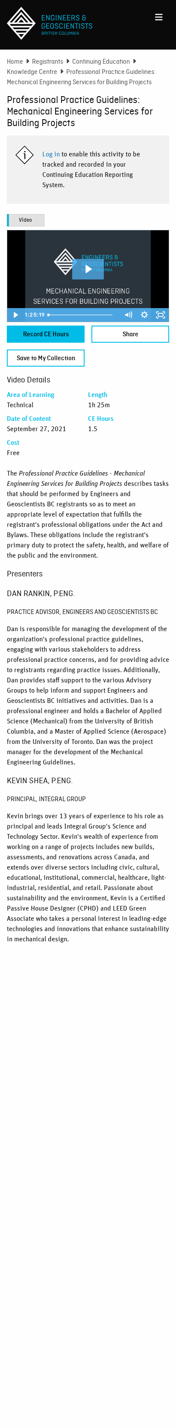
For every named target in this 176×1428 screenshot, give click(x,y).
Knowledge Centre (32, 72)
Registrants (47, 61)
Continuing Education (101, 61)
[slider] (82, 315)
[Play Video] (15, 315)
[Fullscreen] (161, 315)
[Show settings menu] (144, 315)
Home (15, 61)
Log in (51, 154)
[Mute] (128, 315)
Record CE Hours (46, 334)
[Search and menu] (159, 15)
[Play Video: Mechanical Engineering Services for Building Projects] (88, 269)
